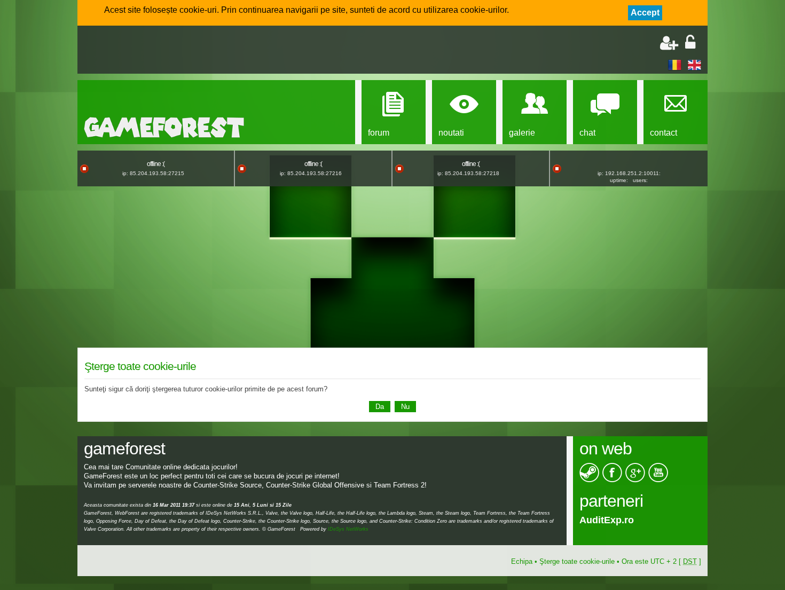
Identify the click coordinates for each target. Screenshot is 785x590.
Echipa (521, 561)
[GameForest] (164, 127)
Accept (645, 12)
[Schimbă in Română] (674, 64)
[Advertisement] (209, 51)
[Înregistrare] (669, 43)
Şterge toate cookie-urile (577, 561)
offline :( (155, 164)
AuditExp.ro (606, 520)
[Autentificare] (690, 43)
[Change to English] (694, 64)
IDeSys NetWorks (348, 529)
